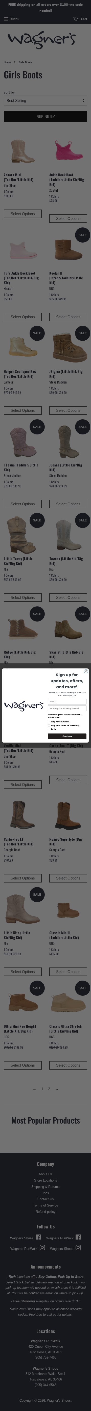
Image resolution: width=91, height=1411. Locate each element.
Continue (67, 736)
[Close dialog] (86, 671)
